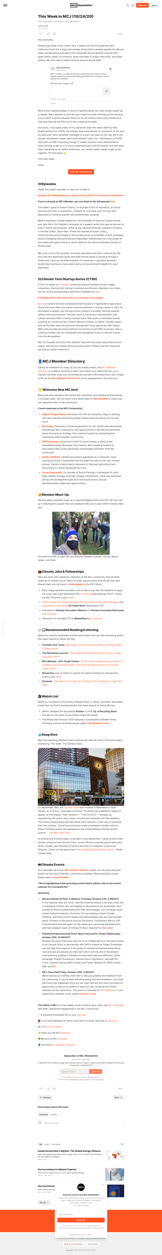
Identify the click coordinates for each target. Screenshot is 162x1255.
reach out (112, 1020)
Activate (84, 594)
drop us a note (88, 993)
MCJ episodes (116, 1005)
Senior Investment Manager (103, 602)
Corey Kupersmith (52, 472)
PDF (56, 656)
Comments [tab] (43, 1114)
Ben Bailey (47, 426)
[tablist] (48, 1114)
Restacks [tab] (53, 1114)
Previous (47, 1097)
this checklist (61, 877)
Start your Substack (75, 1244)
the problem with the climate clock (94, 849)
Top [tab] (40, 1144)
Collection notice (98, 1238)
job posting (49, 614)
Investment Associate (53, 605)
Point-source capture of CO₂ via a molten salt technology (61, 1173)
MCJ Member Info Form (64, 378)
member (63, 1038)
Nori (40, 303)
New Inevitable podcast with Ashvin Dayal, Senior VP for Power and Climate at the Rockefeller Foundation (70, 1155)
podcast (66, 1032)
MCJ (45, 1159)
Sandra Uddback (51, 457)
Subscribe (142, 5)
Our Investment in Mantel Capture (57, 1169)
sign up (81, 1014)
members (64, 284)
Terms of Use (92, 1225)
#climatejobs (76, 584)
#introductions (102, 398)
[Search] (127, 5)
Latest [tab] (46, 1144)
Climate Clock (71, 807)
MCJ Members (108, 990)
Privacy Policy (99, 1228)
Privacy (81, 1238)
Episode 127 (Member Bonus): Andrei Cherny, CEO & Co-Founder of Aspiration (80, 195)
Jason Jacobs (43, 26)
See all (43, 1202)
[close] (104, 1184)
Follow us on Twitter (51, 1026)
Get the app (92, 1244)
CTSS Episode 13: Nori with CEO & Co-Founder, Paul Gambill (70, 297)
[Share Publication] (132, 5)
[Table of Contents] (2, 627)
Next (117, 1097)
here (112, 201)
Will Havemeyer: (51, 441)
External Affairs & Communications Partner (65, 602)
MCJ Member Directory (63, 1044)
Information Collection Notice (80, 1228)
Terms (88, 1238)
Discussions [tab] (56, 1144)
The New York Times (60, 832)
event (109, 928)
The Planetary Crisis (98, 723)
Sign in (155, 5)
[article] (81, 1157)
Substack (69, 1250)
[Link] (34, 184)
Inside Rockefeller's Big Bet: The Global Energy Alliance (69, 1151)
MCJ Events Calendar (76, 870)
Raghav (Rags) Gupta (53, 414)
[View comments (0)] (48, 33)
